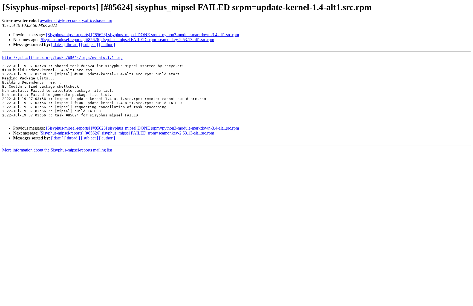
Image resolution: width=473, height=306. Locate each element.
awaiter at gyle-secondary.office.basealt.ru (76, 20)
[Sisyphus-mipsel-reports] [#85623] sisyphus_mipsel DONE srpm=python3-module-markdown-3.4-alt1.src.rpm (142, 34)
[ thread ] (72, 44)
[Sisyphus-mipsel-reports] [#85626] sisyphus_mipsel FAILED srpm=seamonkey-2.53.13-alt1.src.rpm (126, 39)
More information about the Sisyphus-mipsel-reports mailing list (57, 150)
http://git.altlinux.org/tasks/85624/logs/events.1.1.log (62, 58)
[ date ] (57, 44)
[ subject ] (89, 44)
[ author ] (107, 44)
